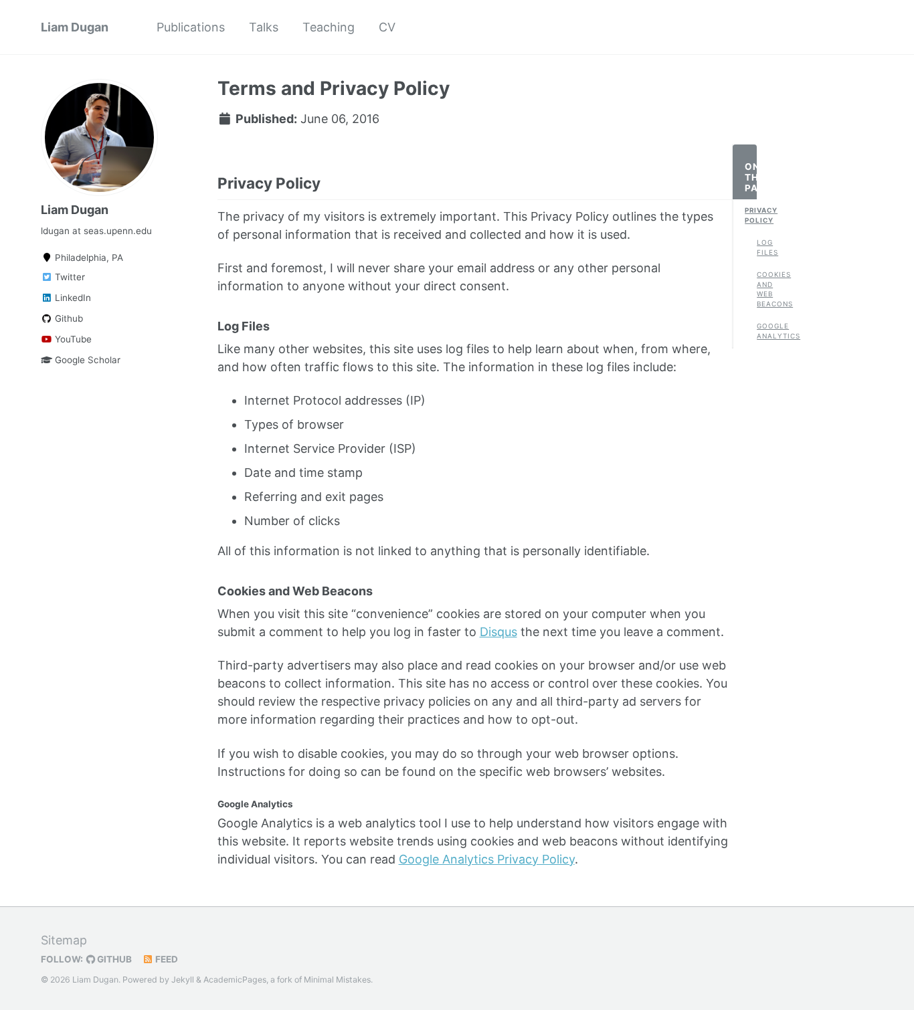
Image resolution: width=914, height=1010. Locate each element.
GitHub (113, 959)
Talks (263, 27)
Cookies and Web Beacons (763, 289)
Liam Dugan (74, 27)
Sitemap (64, 940)
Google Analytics (763, 331)
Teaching (328, 27)
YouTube (72, 339)
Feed (165, 959)
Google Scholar (86, 360)
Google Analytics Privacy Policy (487, 859)
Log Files (763, 247)
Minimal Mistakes (337, 980)
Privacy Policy (751, 215)
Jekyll (182, 980)
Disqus (498, 632)
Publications (191, 27)
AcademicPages (234, 980)
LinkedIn (71, 297)
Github (67, 318)
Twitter (68, 277)
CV (387, 27)
